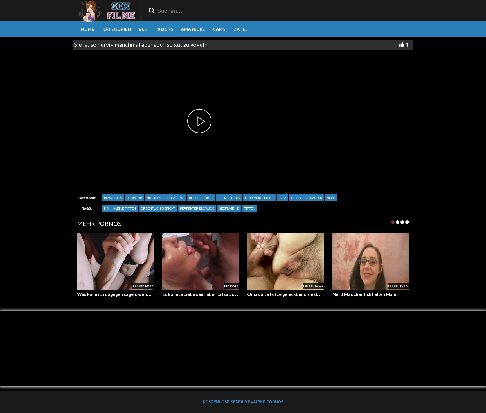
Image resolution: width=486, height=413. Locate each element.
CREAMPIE (155, 198)
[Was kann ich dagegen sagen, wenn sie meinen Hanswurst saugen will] (115, 261)
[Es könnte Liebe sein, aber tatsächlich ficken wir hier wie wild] (200, 261)
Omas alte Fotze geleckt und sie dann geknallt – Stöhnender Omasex (318, 294)
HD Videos (175, 198)
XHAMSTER (313, 198)
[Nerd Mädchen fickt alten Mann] (370, 261)
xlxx (331, 198)
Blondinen (113, 198)
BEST (144, 29)
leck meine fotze (259, 198)
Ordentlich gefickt (158, 208)
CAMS (219, 29)
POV (282, 198)
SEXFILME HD (229, 208)
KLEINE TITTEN (229, 198)
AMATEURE (193, 29)
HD (106, 208)
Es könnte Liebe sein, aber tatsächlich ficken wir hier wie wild (225, 294)
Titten (249, 208)
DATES (240, 29)
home (87, 29)
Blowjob (134, 198)
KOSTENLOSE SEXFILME (226, 402)
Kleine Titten (124, 208)
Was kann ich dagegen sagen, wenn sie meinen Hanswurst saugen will (148, 294)
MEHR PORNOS (269, 402)
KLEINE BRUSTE (201, 198)
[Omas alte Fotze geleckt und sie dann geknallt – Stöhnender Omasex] (285, 261)
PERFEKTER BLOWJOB (197, 208)
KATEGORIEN (116, 29)
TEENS (296, 198)
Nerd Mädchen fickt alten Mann (365, 294)
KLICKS (165, 29)
